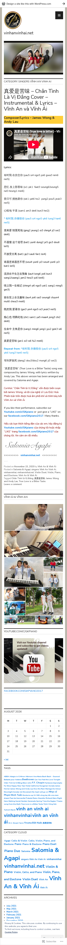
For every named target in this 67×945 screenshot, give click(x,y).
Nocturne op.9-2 (29, 795)
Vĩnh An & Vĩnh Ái (47, 466)
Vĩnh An (43, 879)
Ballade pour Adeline (13, 779)
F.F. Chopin (38, 782)
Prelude (29, 798)
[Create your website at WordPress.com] (33, 3)
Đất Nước (37, 822)
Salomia (25, 851)
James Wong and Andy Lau (21, 789)
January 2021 (13, 917)
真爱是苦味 (39, 478)
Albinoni (29, 776)
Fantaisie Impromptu (53, 783)
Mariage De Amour (53, 789)
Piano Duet (49, 844)
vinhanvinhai (10, 472)
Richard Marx (51, 798)
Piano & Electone (31, 844)
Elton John (27, 783)
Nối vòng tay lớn (44, 795)
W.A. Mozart (13, 823)
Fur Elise (7, 786)
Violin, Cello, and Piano (28, 872)
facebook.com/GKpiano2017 (25, 416)
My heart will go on (40, 792)
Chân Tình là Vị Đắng (22, 478)
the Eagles (51, 801)
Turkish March (10, 810)
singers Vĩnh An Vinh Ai (43, 469)
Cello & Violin (19, 840)
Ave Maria (37, 776)
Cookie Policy (11, 932)
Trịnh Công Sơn (50, 804)
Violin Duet (41, 472)
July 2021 (11, 905)
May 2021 (11, 908)
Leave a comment (13, 484)
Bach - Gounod (53, 776)
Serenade (32, 801)
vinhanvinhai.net (18, 33)
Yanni (21, 823)
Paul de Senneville (17, 798)
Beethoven (28, 779)
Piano (18, 844)
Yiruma (28, 822)
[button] (33, 517)
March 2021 (13, 911)
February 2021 (14, 914)
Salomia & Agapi (21, 469)
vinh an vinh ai (32, 808)
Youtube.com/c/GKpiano (19, 412)
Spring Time (41, 801)
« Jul (6, 759)
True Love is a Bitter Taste (32, 481)
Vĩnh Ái (43, 887)
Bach (44, 776)
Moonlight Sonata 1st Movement (18, 792)
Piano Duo (12, 851)
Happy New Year (18, 786)
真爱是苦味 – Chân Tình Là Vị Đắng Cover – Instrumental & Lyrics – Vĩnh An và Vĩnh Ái (31, 100)
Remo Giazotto (39, 798)
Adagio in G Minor (17, 776)
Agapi (7, 840)
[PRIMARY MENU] (59, 15)
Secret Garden (21, 801)
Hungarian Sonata (47, 786)
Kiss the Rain (39, 789)
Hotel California (32, 786)
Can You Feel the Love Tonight (47, 779)
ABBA (6, 776)
